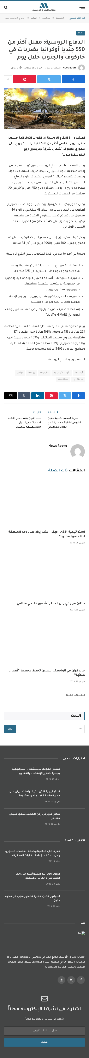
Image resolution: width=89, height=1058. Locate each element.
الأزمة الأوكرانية (62, 373)
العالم (80, 33)
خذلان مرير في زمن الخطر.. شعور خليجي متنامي (51, 603)
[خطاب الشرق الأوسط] (44, 7)
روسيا (31, 373)
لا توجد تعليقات (31, 68)
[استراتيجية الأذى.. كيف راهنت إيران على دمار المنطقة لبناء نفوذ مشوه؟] (44, 503)
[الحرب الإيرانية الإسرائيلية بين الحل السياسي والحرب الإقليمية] (74, 880)
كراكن (20, 373)
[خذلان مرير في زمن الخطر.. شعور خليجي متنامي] (44, 574)
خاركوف (44, 373)
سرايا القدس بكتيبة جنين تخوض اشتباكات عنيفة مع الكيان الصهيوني (64, 423)
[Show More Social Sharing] (8, 79)
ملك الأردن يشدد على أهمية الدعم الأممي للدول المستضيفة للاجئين (24, 423)
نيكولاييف (63, 379)
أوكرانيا (79, 373)
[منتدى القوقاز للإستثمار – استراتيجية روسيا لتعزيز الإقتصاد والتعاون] (74, 775)
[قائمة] (82, 7)
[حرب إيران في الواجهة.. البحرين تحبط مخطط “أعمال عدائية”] (44, 641)
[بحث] (6, 7)
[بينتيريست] (24, 79)
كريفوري (78, 379)
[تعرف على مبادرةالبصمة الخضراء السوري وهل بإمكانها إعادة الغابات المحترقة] (74, 857)
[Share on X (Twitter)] (48, 79)
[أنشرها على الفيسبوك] (73, 79)
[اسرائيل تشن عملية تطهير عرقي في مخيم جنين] (74, 902)
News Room (69, 68)
